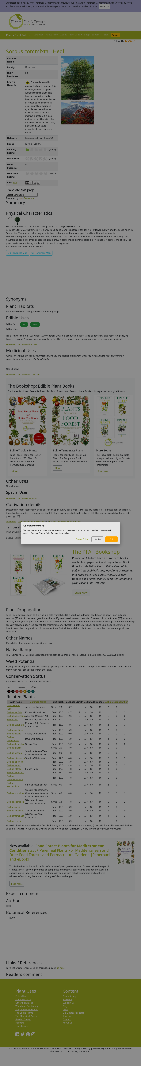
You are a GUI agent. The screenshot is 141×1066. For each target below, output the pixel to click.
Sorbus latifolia (14, 769)
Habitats (19, 1022)
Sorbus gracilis (14, 748)
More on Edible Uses (27, 344)
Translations (21, 1026)
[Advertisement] (125, 102)
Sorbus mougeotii (15, 772)
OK (111, 539)
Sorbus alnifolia (14, 712)
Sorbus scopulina (15, 793)
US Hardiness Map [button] (41, 252)
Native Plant (52, 34)
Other (125, 702)
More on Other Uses (27, 498)
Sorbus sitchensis (15, 802)
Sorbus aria (12, 719)
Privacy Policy (82, 539)
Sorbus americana (16, 716)
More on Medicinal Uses (29, 374)
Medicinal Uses (23, 999)
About (63, 34)
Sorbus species (14, 807)
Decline (97, 539)
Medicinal (117, 702)
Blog (106, 34)
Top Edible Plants (24, 1012)
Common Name (38, 702)
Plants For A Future (18, 35)
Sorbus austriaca (15, 730)
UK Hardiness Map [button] (17, 252)
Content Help (69, 996)
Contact (67, 1019)
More (14, 471)
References (11, 344)
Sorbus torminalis (15, 816)
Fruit (24, 324)
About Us (67, 1022)
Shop (87, 34)
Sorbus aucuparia (15, 725)
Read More (17, 883)
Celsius (9, 537)
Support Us (68, 1002)
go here (60, 967)
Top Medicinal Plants (26, 1016)
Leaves (35, 324)
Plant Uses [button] (74, 34)
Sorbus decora (14, 734)
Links (65, 1009)
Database (38, 34)
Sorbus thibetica (15, 811)
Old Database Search (74, 1012)
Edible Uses (21, 996)
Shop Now (103, 471)
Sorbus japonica (15, 762)
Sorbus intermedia (16, 758)
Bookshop (68, 999)
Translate (29, 198)
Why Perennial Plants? (26, 1009)
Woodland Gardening (26, 1006)
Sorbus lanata (14, 765)
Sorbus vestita (14, 821)
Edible (108, 702)
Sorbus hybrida (14, 753)
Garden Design (23, 1019)
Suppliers (97, 34)
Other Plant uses (24, 1002)
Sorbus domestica (16, 744)
